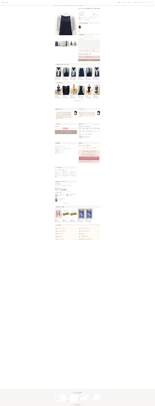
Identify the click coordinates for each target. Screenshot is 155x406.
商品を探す (119, 2)
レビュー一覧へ (66, 203)
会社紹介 (139, 2)
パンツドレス (68, 395)
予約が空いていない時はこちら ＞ (89, 36)
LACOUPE (82, 12)
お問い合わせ (143, 2)
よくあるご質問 (134, 2)
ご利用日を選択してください (89, 57)
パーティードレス (58, 395)
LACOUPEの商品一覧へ (77, 100)
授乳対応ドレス (92, 395)
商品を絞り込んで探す (77, 404)
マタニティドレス (80, 395)
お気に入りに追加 (90, 60)
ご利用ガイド (129, 2)
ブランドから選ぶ (124, 2)
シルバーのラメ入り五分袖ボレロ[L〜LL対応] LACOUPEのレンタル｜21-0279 (5, 2)
